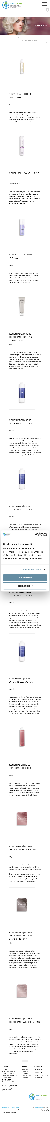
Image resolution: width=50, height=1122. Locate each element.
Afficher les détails (32, 569)
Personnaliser (23, 586)
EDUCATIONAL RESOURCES (42, 1075)
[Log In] (46, 9)
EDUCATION (38, 1072)
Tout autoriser (25, 577)
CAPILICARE (25, 1071)
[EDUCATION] (45, 1072)
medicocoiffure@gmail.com (9, 1075)
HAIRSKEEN (25, 1078)
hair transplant (39, 1107)
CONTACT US (38, 1078)
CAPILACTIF (25, 1069)
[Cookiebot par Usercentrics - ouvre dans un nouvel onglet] (35, 534)
